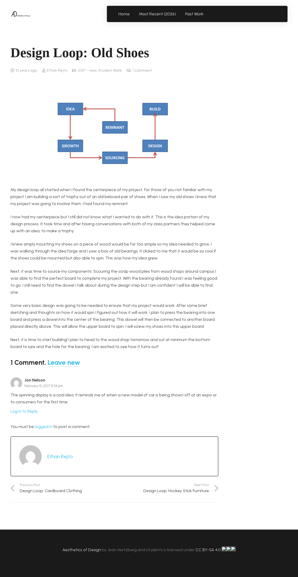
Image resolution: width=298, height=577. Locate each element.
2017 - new (87, 70)
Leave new (63, 362)
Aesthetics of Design (82, 549)
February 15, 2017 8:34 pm (43, 386)
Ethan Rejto (57, 70)
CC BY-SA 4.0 (209, 549)
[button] (206, 14)
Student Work (110, 70)
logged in (43, 426)
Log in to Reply (24, 411)
